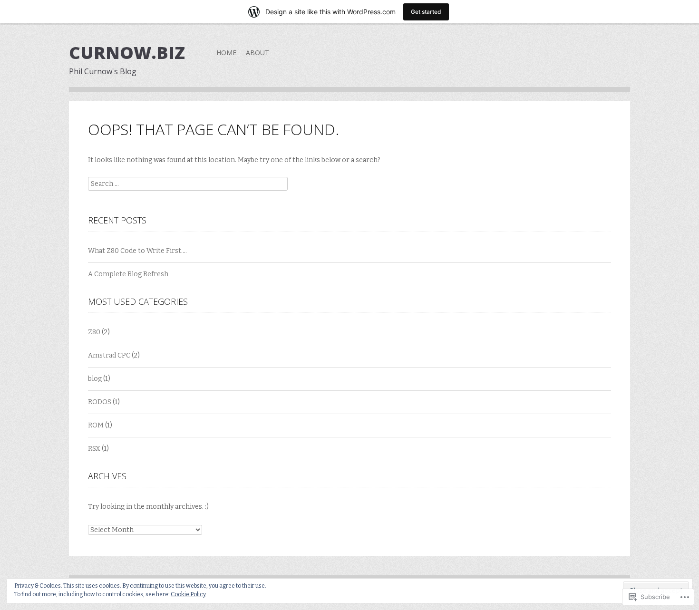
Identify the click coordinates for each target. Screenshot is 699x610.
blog (95, 379)
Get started (426, 11)
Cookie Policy (188, 594)
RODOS (99, 402)
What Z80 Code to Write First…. (137, 251)
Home (226, 52)
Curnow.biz (127, 52)
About (257, 52)
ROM (96, 425)
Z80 (94, 332)
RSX (94, 449)
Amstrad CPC (109, 355)
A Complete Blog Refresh (128, 274)
